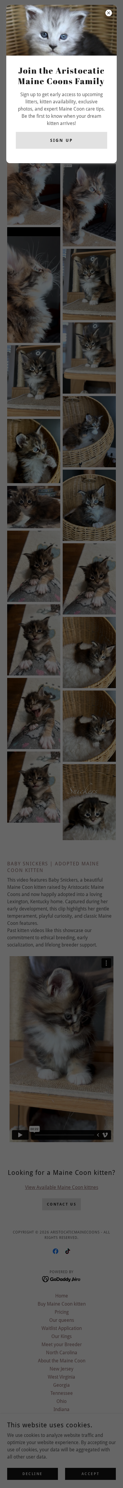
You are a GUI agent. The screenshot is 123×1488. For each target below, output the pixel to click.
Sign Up (61, 140)
